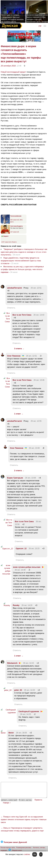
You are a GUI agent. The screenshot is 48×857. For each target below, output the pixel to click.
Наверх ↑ (7, 803)
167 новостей (14, 232)
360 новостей (14, 220)
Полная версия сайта (8, 847)
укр (40, 26)
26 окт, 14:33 (29, 690)
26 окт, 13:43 (38, 315)
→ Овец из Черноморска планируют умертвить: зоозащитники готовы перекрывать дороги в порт (22, 829)
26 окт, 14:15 (28, 663)
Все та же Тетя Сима (22, 315)
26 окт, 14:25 (25, 714)
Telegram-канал (17, 850)
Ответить (11, 308)
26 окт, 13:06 (30, 478)
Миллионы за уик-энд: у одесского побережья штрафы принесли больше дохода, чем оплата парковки (22, 269)
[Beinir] (3, 732)
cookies (27, 854)
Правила (38, 800)
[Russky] (7, 605)
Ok (34, 854)
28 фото (14, 242)
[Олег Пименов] (2, 355)
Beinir (11, 733)
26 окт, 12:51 (36, 288)
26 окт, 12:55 (36, 421)
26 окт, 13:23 (34, 548)
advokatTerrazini (14, 288)
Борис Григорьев (15, 478)
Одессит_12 (21, 548)
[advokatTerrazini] (2, 287)
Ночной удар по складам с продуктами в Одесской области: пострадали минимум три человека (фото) (12, 18)
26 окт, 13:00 (34, 448)
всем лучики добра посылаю (26, 567)
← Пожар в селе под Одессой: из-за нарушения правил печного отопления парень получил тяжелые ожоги (23, 819)
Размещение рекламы (23, 847)
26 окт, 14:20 (27, 605)
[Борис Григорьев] (2, 477)
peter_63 (18, 690)
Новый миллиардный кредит (13, 72)
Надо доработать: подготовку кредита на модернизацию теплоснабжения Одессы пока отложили (21, 261)
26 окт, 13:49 (20, 570)
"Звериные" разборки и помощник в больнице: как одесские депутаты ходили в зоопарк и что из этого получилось (24, 252)
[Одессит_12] (7, 548)
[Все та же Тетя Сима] (7, 321)
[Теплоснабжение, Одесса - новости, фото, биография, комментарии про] (5, 223)
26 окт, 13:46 (39, 380)
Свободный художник (29, 711)
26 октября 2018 (8, 66)
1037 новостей (6, 242)
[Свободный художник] (8, 712)
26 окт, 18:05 (21, 733)
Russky (16, 605)
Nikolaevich (12, 663)
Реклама (24, 42)
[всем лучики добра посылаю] (5, 573)
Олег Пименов (13, 356)
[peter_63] (7, 690)
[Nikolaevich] (2, 663)
